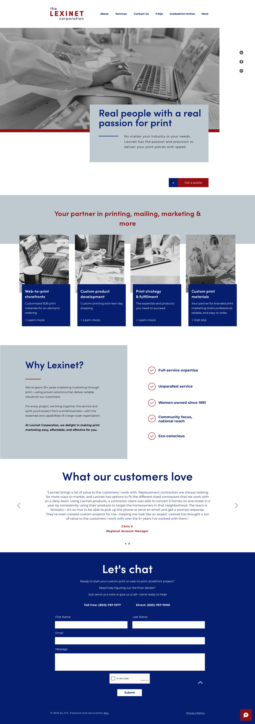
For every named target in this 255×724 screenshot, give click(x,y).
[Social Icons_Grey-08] (241, 62)
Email (59, 633)
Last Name (140, 617)
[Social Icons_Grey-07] (241, 53)
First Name (63, 617)
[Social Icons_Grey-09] (241, 71)
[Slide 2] (129, 543)
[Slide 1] (126, 544)
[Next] (236, 506)
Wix (106, 713)
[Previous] (18, 506)
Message (61, 649)
